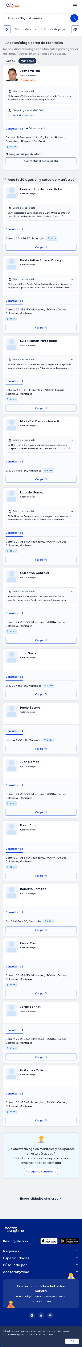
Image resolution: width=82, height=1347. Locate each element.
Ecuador (61, 1296)
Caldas (10, 61)
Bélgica (29, 1296)
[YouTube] (50, 1315)
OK (72, 1341)
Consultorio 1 (14, 128)
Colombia (49, 1296)
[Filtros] (7, 29)
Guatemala (37, 1301)
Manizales (27, 61)
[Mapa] (75, 29)
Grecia (20, 1296)
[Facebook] (32, 1315)
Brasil (48, 1301)
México (39, 1296)
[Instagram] (41, 1315)
